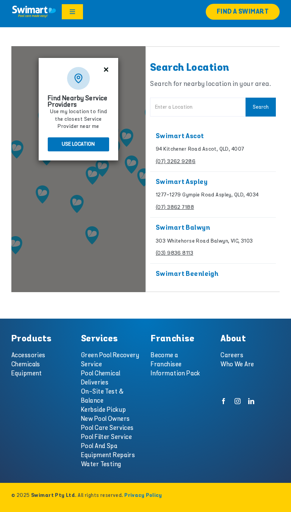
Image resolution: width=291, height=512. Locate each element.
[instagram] (238, 401)
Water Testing (101, 464)
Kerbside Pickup (103, 410)
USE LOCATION (78, 144)
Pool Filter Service (106, 437)
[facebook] (224, 401)
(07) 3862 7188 (175, 207)
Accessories (28, 355)
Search (261, 107)
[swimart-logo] (33, 8)
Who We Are (237, 364)
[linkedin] (251, 401)
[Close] (106, 69)
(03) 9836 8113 (174, 253)
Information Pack (175, 373)
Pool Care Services (107, 428)
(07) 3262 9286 (176, 161)
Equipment (26, 373)
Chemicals (25, 364)
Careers (232, 355)
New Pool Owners (105, 419)
